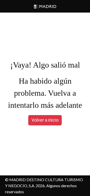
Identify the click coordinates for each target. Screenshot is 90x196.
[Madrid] (45, 6)
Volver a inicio (45, 120)
